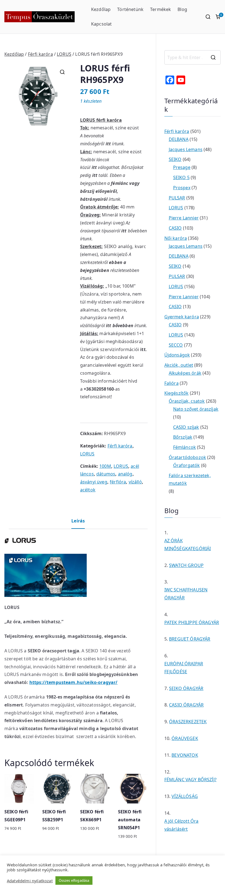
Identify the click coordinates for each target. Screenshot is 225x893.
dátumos (105, 474)
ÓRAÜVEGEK (184, 738)
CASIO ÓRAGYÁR (186, 705)
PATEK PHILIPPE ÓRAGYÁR (191, 622)
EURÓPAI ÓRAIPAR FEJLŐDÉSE (183, 668)
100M (105, 466)
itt (108, 144)
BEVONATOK (184, 755)
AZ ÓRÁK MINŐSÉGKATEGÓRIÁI (187, 545)
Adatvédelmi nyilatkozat (30, 880)
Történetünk (130, 9)
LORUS (64, 54)
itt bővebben (119, 325)
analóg (125, 474)
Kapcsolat (101, 24)
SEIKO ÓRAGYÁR (186, 688)
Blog (182, 9)
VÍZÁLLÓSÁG (184, 796)
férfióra (118, 482)
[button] (62, 72)
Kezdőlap (101, 9)
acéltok (87, 490)
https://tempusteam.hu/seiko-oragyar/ (73, 682)
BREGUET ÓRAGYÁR (189, 639)
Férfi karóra (40, 54)
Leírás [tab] (78, 521)
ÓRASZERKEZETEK (188, 722)
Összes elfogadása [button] (74, 880)
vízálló (135, 482)
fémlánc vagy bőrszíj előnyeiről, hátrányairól (109, 191)
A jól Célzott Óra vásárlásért (181, 825)
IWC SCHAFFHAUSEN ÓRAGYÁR (186, 594)
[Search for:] (192, 57)
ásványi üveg (93, 482)
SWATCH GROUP (186, 565)
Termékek (160, 9)
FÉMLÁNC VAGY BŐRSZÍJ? (190, 780)
